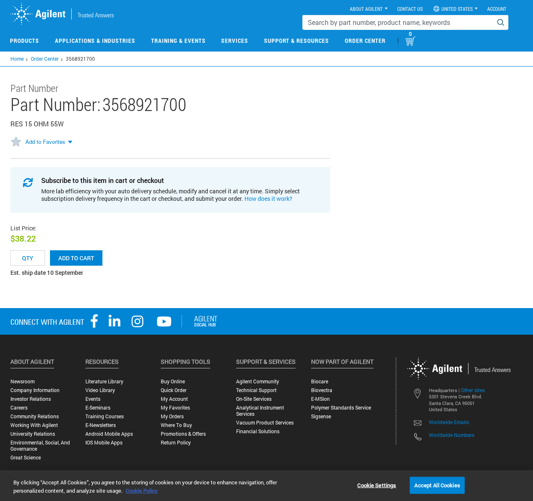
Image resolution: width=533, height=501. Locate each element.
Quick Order (174, 390)
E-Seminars (97, 408)
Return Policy (176, 442)
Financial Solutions (257, 431)
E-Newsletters (100, 425)
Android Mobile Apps (109, 434)
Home (17, 58)
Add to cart (76, 258)
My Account (174, 399)
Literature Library (104, 381)
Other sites (473, 390)
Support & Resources (296, 40)
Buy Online (173, 381)
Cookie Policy (142, 490)
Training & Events (178, 40)
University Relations (32, 434)
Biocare (319, 381)
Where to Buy (176, 425)
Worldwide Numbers (451, 435)
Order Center (365, 40)
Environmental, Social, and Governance (40, 445)
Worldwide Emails (449, 422)
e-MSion (320, 399)
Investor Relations (30, 399)
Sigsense (321, 416)
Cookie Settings (376, 485)
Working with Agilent (34, 425)
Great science (25, 457)
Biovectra (321, 390)
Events (92, 399)
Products (24, 40)
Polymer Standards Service (341, 408)
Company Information (35, 390)
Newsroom (22, 381)
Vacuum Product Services (265, 423)
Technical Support (256, 390)
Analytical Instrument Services (260, 411)
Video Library (100, 390)
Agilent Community (257, 381)
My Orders (172, 416)
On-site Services (253, 399)
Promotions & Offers (183, 434)
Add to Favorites (45, 142)
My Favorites (175, 408)
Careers (18, 408)
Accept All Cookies (437, 485)
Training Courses (104, 416)
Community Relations (34, 416)
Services (234, 40)
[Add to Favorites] (15, 142)
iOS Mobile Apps (103, 442)
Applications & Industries (95, 40)
